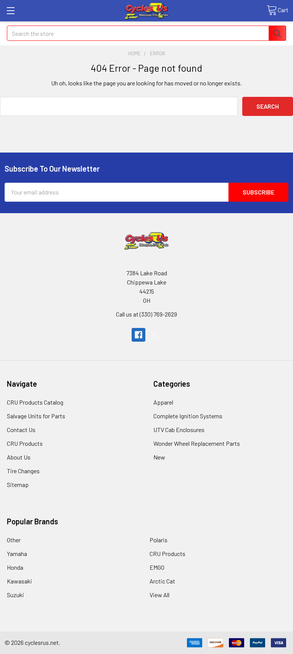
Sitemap (18, 484)
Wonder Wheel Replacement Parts (196, 443)
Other (14, 539)
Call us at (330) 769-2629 (146, 314)
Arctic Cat (162, 581)
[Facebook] (138, 335)
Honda (15, 567)
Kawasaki (19, 581)
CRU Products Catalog (35, 402)
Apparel (163, 402)
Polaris (158, 539)
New (159, 457)
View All (159, 594)
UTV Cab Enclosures (178, 429)
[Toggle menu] (10, 10)
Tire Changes (23, 470)
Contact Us (21, 429)
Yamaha (17, 553)
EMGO (157, 567)
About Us (19, 457)
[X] (154, 335)
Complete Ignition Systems (187, 415)
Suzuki (15, 594)
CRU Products (25, 443)
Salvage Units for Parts (36, 415)
